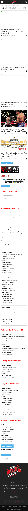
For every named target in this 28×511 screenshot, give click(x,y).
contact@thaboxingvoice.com (17, 491)
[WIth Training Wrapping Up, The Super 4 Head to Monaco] (14, 87)
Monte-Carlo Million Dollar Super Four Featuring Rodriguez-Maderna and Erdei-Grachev (14, 155)
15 (26, 158)
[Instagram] (10, 501)
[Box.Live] (7, 450)
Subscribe (24, 506)
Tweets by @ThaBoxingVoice (8, 459)
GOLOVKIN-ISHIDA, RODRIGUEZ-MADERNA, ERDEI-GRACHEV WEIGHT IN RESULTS (14, 32)
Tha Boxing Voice (4, 35)
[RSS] (14, 501)
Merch (19, 506)
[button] (26, 2)
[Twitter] (18, 501)
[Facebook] (5, 501)
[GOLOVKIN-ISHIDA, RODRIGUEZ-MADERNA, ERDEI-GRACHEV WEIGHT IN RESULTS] (14, 19)
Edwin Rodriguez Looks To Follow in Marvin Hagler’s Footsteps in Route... (13, 130)
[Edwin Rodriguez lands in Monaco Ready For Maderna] (14, 52)
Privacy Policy (4, 506)
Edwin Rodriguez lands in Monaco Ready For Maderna (12, 68)
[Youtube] (22, 501)
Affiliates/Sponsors (13, 506)
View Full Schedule (7, 446)
